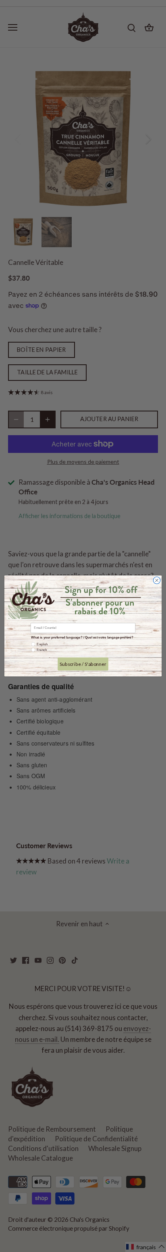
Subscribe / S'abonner (83, 664)
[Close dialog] (156, 580)
